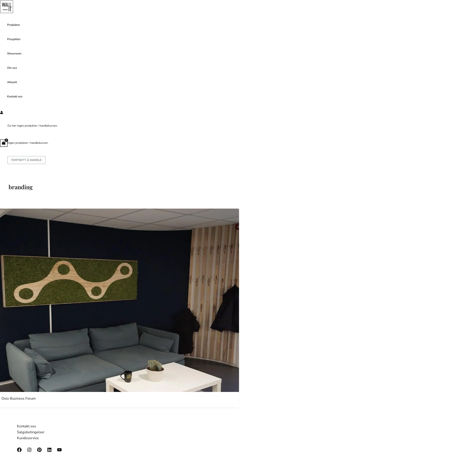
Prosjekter (14, 39)
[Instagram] (29, 451)
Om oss (12, 68)
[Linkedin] (49, 451)
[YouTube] (59, 451)
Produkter (13, 25)
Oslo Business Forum (18, 398)
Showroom (14, 54)
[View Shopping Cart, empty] (4, 143)
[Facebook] (19, 451)
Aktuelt (12, 82)
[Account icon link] (1, 113)
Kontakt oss (15, 96)
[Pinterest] (39, 451)
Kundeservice (28, 438)
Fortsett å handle (26, 160)
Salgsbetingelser (31, 432)
